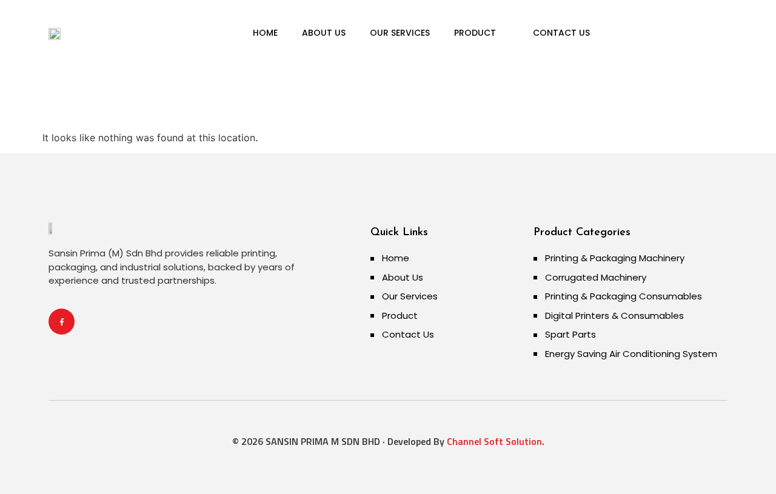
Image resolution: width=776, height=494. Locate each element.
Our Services (400, 33)
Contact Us (561, 33)
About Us (324, 33)
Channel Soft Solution (493, 441)
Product (475, 33)
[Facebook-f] (61, 322)
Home (265, 33)
